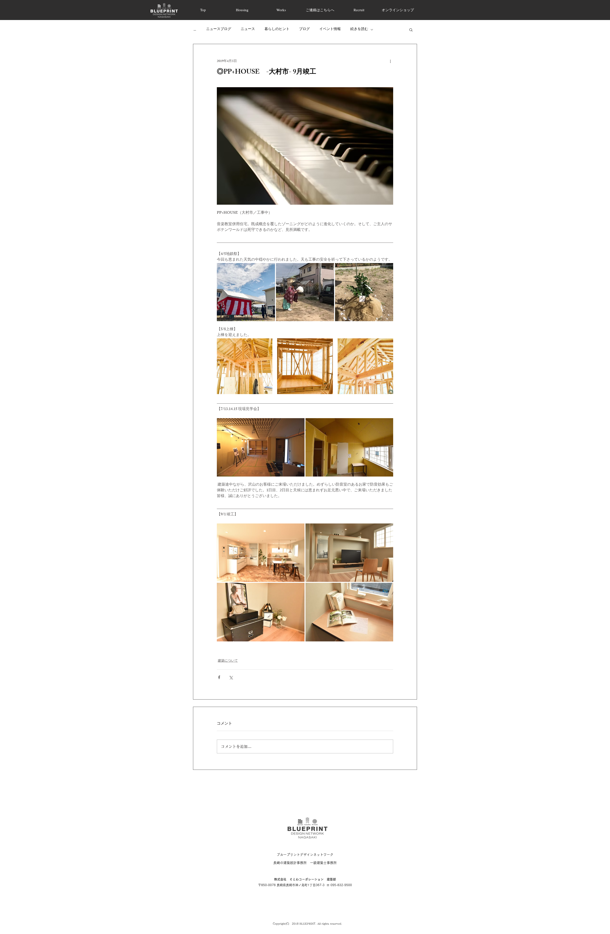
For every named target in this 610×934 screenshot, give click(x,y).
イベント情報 (330, 29)
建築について (228, 661)
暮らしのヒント (277, 29)
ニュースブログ (218, 29)
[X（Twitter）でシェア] (231, 677)
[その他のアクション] (390, 61)
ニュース (248, 29)
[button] (411, 29)
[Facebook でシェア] (219, 677)
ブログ (304, 29)
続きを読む (359, 29)
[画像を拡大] (246, 292)
